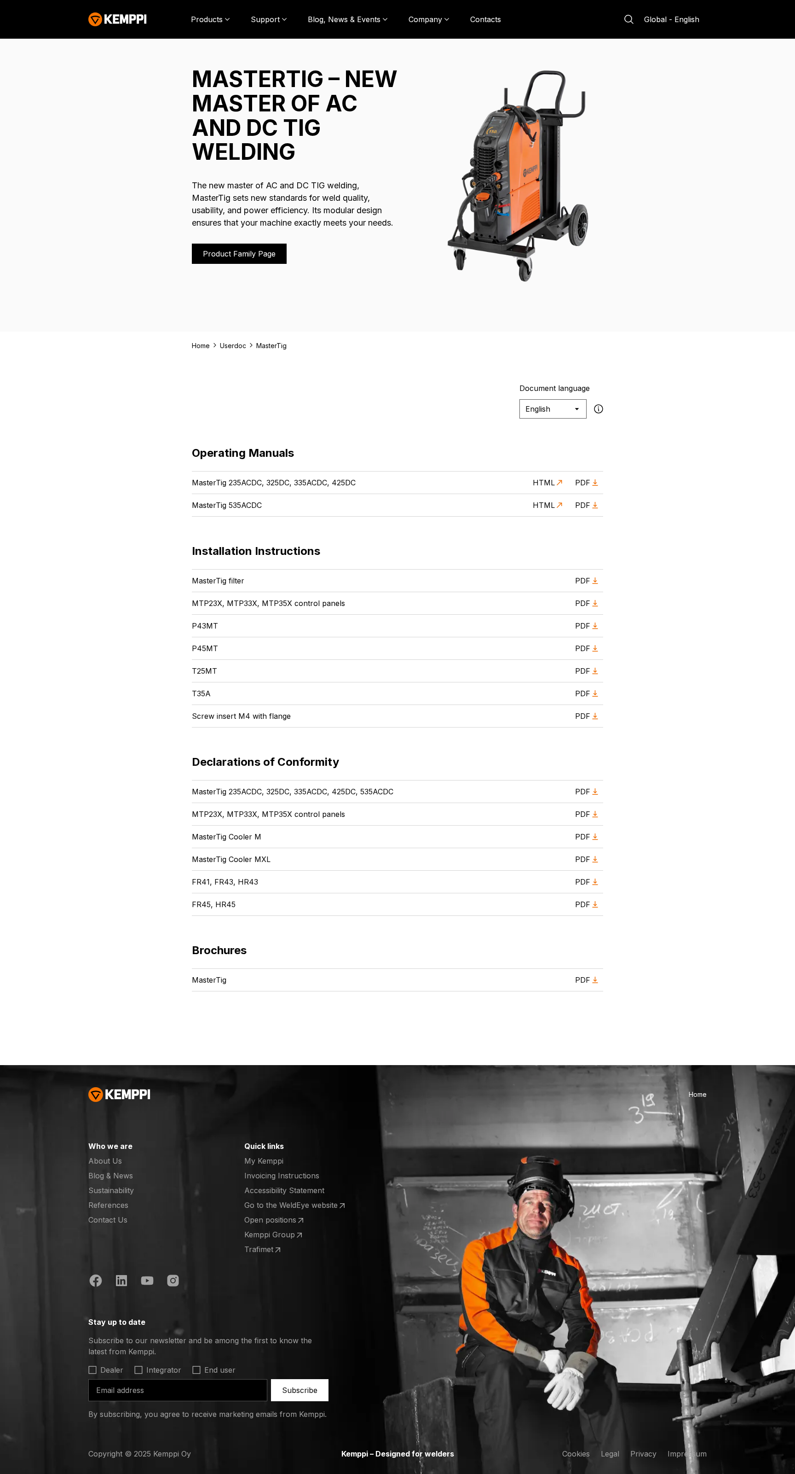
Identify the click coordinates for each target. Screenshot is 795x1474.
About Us (105, 1160)
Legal (610, 1453)
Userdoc (233, 346)
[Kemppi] (117, 19)
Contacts (485, 19)
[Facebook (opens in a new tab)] (95, 1282)
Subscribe (299, 1390)
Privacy (643, 1453)
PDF (582, 482)
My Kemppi (263, 1160)
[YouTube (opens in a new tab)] (147, 1282)
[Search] (628, 19)
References (108, 1205)
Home (201, 346)
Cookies (576, 1453)
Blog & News (110, 1175)
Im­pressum (687, 1453)
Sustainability (111, 1190)
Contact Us (107, 1219)
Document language (554, 388)
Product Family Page (239, 253)
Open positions (280, 1220)
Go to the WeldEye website (291, 1205)
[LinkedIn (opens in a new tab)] (121, 1282)
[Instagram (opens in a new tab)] (173, 1282)
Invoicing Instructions (281, 1175)
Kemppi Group (280, 1235)
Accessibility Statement (284, 1190)
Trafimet (280, 1250)
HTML (544, 482)
